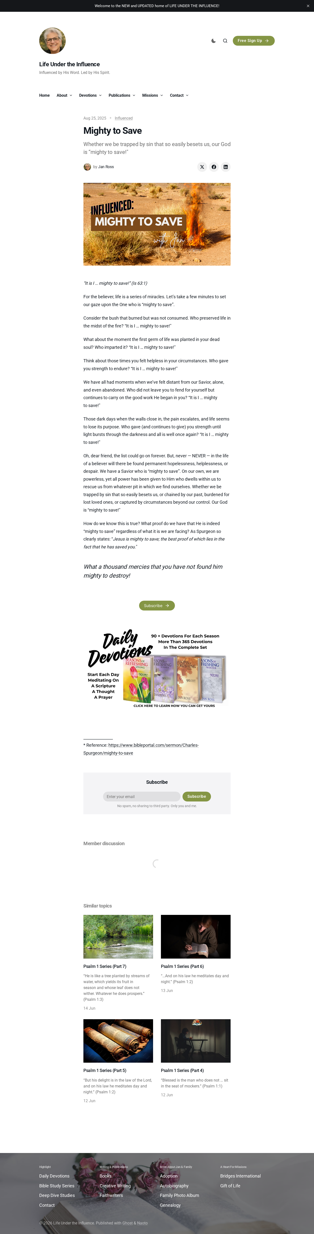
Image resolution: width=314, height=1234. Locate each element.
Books (106, 1176)
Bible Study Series (56, 1185)
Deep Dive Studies (57, 1195)
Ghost (127, 1223)
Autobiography (174, 1185)
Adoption (169, 1176)
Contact (177, 95)
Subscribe (153, 605)
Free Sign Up (250, 40)
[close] (308, 6)
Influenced (124, 118)
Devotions (88, 95)
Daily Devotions (54, 1176)
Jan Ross (106, 166)
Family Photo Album (179, 1195)
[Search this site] (225, 40)
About (62, 95)
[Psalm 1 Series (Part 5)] (118, 1061)
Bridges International (240, 1176)
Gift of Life (230, 1185)
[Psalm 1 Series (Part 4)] (196, 1061)
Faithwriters (111, 1195)
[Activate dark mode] (214, 41)
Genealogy (170, 1205)
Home (44, 95)
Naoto (142, 1223)
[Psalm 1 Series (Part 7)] (118, 963)
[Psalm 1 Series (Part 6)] (196, 963)
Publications (120, 95)
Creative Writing (115, 1185)
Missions (150, 95)
